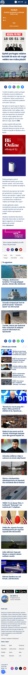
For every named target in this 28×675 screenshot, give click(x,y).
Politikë (3, 652)
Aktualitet (3, 649)
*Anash (5, 255)
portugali (5, 258)
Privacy (4, 639)
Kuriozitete (18, 255)
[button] (3, 671)
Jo (5, 20)
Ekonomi (11, 656)
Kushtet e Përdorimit (12, 639)
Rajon (2, 656)
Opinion (3, 645)
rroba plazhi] (14, 258)
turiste (21, 258)
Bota (11, 255)
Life (20, 656)
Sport (10, 652)
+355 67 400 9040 (15, 600)
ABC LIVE (20, 2)
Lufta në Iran (12, 649)
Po (5, 18)
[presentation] (23, 347)
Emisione (21, 645)
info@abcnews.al (15, 598)
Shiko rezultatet (14, 26)
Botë (10, 645)
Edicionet (21, 649)
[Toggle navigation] (25, 2)
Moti (20, 652)
